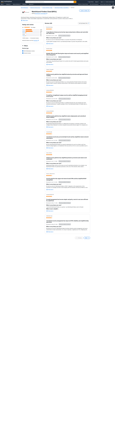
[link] (72, 7)
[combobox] (49, 2)
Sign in (102, 1)
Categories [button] (8, 4)
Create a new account (109, 1)
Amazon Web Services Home (105, 4)
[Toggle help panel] (113, 7)
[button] (23, 29)
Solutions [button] (24, 4)
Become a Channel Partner (83, 4)
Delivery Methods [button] (16, 4)
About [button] (2, 4)
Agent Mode (91, 1)
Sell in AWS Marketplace (94, 4)
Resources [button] (31, 4)
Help (113, 4)
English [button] (96, 1)
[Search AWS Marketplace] (75, 2)
